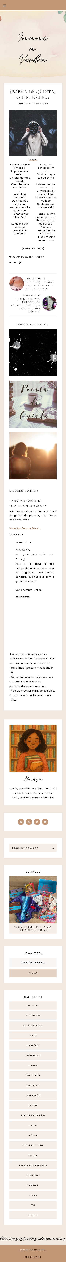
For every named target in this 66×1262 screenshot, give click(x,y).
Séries (33, 1195)
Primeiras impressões (33, 1165)
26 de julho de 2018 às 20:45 (34, 554)
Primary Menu (3, 5)
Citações (32, 1045)
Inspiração (33, 1095)
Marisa (23, 549)
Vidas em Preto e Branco (25, 528)
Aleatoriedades (33, 1025)
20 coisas (33, 1005)
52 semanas (33, 1015)
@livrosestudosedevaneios (33, 1239)
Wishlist (33, 1215)
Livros (33, 1125)
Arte (33, 1035)
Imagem (33, 159)
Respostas (22, 542)
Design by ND (33, 1257)
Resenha (32, 1185)
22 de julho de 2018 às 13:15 (27, 506)
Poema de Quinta (23, 256)
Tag (33, 1205)
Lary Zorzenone (26, 501)
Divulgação (33, 1055)
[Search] (52, 848)
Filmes (33, 1065)
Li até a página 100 (33, 1115)
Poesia (40, 256)
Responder (16, 534)
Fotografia (33, 1075)
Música (33, 1135)
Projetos (32, 1175)
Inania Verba (33, 49)
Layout (33, 1105)
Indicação (33, 1085)
